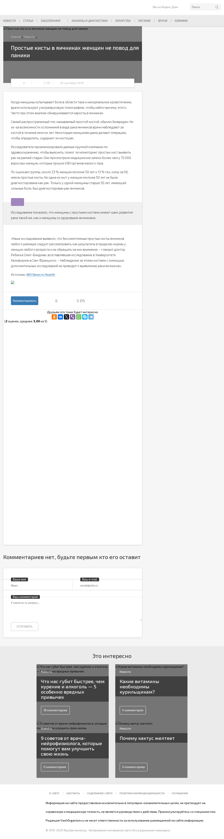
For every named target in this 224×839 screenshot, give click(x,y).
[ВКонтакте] (60, 316)
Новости (9, 20)
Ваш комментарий (25, 597)
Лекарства (123, 20)
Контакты (73, 793)
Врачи (162, 20)
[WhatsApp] (78, 316)
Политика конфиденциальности (141, 793)
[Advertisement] (72, 354)
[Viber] (72, 316)
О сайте (54, 793)
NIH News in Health (40, 274)
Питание (144, 20)
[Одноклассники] (54, 316)
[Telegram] (91, 316)
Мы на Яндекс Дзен (165, 7)
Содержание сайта (99, 793)
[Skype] (85, 316)
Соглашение (180, 793)
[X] (66, 316)
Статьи (28, 20)
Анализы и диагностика (90, 20)
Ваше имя (19, 579)
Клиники (181, 20)
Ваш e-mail (89, 579)
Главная (16, 36)
